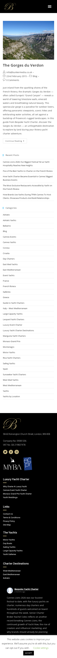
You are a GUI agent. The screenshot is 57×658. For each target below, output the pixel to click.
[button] (50, 6)
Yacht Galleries (9, 554)
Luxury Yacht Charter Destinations (18, 330)
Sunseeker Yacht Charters (14, 374)
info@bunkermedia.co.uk (19, 72)
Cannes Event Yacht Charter (15, 490)
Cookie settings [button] (40, 647)
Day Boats (7, 543)
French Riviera (9, 286)
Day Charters (9, 258)
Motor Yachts (9, 352)
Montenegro (8, 347)
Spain (5, 369)
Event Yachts (8, 275)
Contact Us (8, 514)
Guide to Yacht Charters (13, 303)
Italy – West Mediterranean (15, 308)
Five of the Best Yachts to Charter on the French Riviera (27, 171)
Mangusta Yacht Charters (14, 336)
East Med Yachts (10, 264)
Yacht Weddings (10, 497)
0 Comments (12, 80)
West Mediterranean (12, 385)
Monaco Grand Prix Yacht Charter (17, 494)
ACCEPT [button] (28, 653)
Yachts (6, 391)
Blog (35, 76)
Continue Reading (16, 140)
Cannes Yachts (9, 242)
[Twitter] (5, 452)
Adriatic (6, 214)
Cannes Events (9, 236)
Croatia (6, 253)
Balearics (7, 225)
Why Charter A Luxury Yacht (15, 486)
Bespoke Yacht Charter (26, 589)
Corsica (6, 247)
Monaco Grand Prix (11, 341)
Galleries (6, 291)
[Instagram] (16, 452)
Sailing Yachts (9, 363)
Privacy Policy (9, 521)
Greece (6, 297)
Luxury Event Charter (12, 324)
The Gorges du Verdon (23, 65)
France (6, 280)
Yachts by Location (11, 396)
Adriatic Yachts (9, 220)
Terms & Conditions (11, 517)
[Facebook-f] (11, 452)
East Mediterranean (12, 269)
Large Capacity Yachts (12, 313)
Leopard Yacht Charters (13, 319)
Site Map (7, 525)
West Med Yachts (10, 380)
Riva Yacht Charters (11, 357)
